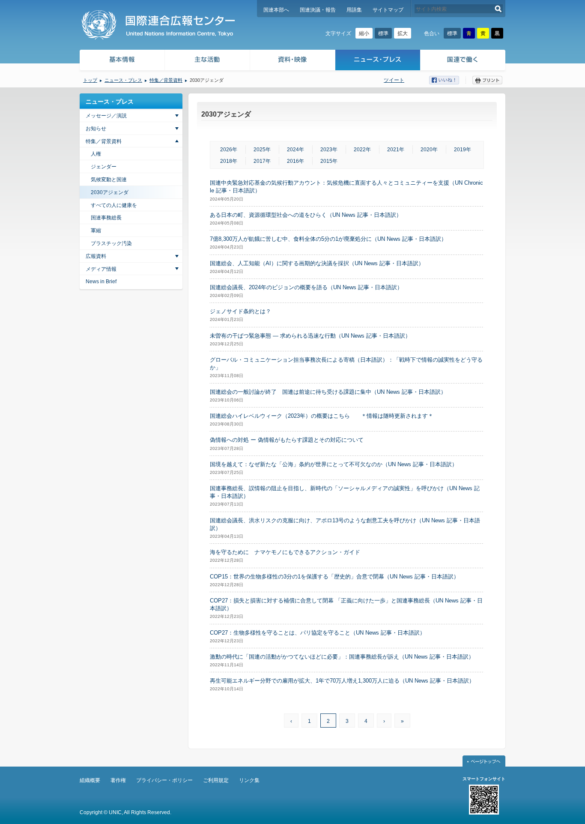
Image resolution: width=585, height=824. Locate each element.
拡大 (402, 33)
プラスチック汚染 (111, 243)
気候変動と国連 (109, 180)
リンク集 (249, 780)
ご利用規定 (216, 780)
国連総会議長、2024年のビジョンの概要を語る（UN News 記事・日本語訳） (306, 287)
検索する (498, 8)
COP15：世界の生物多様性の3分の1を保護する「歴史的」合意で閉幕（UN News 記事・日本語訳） (334, 576)
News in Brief (101, 282)
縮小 (364, 33)
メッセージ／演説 (106, 116)
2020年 (429, 150)
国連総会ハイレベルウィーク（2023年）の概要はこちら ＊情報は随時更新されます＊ (321, 416)
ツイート (394, 80)
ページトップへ (484, 761)
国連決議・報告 (318, 10)
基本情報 (121, 61)
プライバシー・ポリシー (164, 780)
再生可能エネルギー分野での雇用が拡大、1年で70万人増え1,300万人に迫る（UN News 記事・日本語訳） (342, 680)
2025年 (262, 150)
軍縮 (96, 231)
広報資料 (96, 256)
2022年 (362, 150)
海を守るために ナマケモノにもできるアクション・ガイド (285, 552)
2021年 (395, 150)
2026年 (228, 150)
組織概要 (90, 780)
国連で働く (464, 61)
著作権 (118, 780)
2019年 (462, 150)
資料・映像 (292, 61)
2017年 (262, 161)
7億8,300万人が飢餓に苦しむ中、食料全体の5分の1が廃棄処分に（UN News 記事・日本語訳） (328, 239)
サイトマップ (388, 10)
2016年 (295, 161)
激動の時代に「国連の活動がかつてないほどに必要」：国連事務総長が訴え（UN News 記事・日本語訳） (342, 656)
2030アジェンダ (109, 192)
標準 (383, 33)
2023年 (328, 150)
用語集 (354, 10)
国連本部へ (276, 10)
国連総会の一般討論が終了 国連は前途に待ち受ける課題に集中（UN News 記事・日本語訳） (328, 392)
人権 (96, 154)
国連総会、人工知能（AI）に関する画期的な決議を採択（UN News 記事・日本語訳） (317, 263)
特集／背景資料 (165, 80)
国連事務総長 (106, 218)
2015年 (328, 161)
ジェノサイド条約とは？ (240, 311)
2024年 (295, 150)
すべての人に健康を (114, 205)
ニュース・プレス (378, 61)
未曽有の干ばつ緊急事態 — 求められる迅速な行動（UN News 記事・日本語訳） (310, 336)
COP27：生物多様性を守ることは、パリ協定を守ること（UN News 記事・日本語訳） (317, 632)
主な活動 (207, 61)
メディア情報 (101, 269)
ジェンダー (103, 167)
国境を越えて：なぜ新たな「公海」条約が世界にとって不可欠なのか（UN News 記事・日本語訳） (333, 464)
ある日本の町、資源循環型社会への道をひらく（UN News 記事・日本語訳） (306, 215)
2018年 (228, 161)
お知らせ (96, 129)
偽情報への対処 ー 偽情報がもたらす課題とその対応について (287, 440)
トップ (90, 80)
